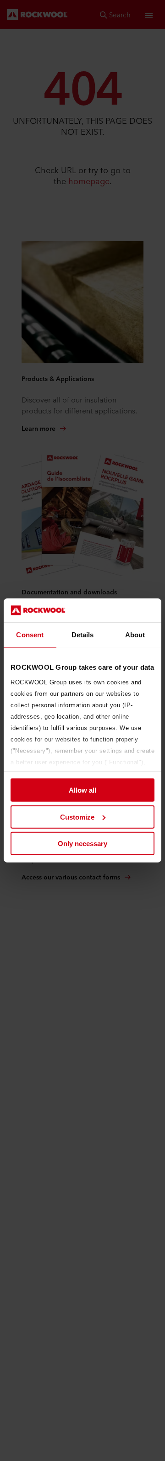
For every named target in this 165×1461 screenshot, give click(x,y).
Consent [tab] (30, 635)
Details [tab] (83, 635)
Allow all (82, 790)
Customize (77, 817)
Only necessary (82, 843)
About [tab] (135, 635)
